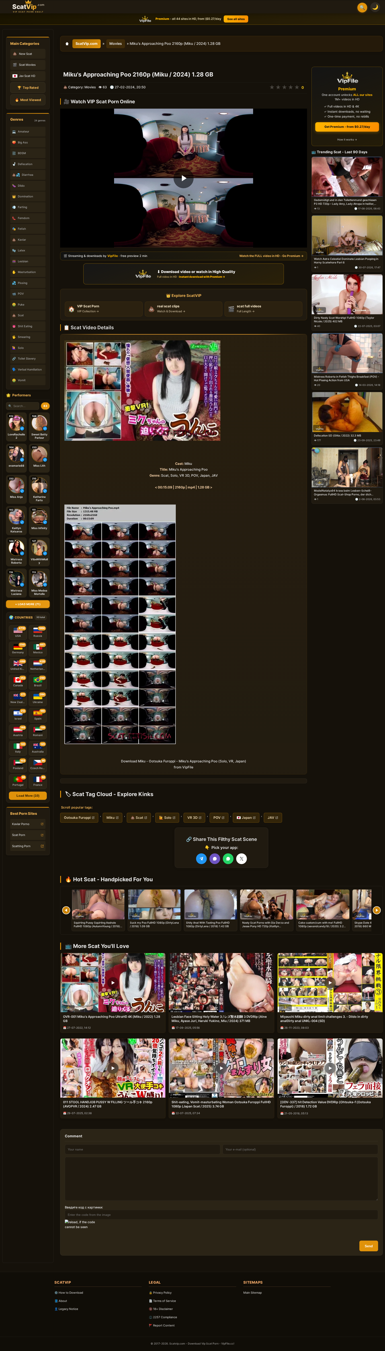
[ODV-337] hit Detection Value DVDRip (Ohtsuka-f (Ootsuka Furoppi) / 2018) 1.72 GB (325, 1104)
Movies (115, 43)
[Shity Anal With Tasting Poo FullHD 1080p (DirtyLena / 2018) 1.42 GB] (210, 904)
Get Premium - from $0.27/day (347, 126)
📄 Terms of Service (162, 1301)
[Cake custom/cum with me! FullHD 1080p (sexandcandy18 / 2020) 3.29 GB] (322, 904)
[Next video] (377, 910)
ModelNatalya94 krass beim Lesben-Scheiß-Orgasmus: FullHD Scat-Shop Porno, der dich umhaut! (343, 492)
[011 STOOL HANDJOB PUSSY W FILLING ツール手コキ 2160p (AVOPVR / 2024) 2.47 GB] (112, 1068)
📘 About (60, 1301)
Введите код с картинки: (84, 1207)
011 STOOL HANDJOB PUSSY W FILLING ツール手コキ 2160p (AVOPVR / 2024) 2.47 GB (107, 1104)
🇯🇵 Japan (244, 817)
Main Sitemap (252, 1292)
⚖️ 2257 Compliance (163, 1317)
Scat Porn (18, 835)
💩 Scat (137, 817)
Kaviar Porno (20, 824)
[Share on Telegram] (201, 858)
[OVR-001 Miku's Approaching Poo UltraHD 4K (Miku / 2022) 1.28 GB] (112, 982)
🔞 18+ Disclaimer (161, 1309)
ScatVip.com (87, 43)
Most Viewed (28, 100)
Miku (110, 817)
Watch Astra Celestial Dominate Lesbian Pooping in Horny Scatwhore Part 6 (346, 260)
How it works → (347, 139)
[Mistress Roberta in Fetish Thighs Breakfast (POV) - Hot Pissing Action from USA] (347, 353)
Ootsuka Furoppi (77, 817)
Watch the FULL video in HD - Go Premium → (271, 256)
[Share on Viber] (214, 858)
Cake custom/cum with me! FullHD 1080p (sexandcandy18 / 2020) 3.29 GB (321, 926)
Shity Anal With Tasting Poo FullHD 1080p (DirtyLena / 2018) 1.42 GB (208, 924)
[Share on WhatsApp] (228, 858)
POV (217, 817)
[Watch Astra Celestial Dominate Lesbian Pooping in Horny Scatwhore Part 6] (347, 236)
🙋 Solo (165, 817)
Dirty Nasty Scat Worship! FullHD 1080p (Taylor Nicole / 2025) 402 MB (344, 319)
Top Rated (28, 87)
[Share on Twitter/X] (241, 858)
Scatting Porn (21, 846)
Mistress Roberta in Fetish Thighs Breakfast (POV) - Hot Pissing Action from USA (346, 378)
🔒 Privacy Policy (160, 1292)
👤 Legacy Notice (66, 1309)
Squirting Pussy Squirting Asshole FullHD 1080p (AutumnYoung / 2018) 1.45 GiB (97, 926)
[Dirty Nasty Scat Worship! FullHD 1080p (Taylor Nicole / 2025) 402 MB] (347, 294)
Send (369, 1246)
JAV (271, 817)
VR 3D (192, 817)
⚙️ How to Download (68, 1292)
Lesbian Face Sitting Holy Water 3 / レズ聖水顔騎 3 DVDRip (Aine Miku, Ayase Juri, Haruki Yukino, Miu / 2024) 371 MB (219, 1019)
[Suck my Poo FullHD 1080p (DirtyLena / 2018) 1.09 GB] (154, 904)
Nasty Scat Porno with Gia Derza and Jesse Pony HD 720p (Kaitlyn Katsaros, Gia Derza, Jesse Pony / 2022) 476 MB (265, 928)
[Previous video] (66, 910)
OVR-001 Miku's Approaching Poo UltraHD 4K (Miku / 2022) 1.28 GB (111, 1019)
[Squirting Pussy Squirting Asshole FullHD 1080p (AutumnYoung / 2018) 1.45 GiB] (98, 904)
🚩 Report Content (162, 1325)
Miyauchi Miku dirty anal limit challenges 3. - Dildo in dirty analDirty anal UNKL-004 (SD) (324, 1019)
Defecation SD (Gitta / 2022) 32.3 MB (337, 435)
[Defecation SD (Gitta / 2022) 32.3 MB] (347, 412)
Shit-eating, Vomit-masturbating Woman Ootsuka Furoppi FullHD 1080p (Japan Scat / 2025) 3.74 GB (221, 1104)
